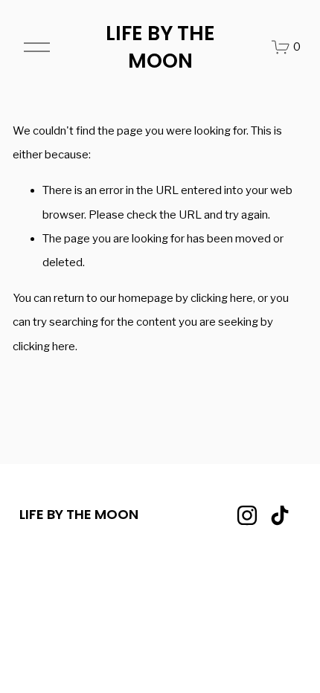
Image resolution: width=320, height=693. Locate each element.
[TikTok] (279, 515)
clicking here (222, 298)
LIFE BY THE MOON (160, 47)
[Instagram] (247, 515)
